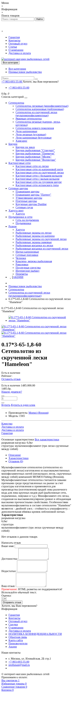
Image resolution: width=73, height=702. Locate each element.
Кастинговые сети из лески (32, 166)
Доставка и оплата (20, 53)
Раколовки (22, 264)
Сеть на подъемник (27, 220)
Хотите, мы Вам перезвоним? (41, 81)
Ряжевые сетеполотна (29, 118)
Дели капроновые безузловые (34, 137)
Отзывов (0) (16, 461)
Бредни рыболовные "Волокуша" (36, 159)
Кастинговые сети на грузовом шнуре (39, 182)
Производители (18, 643)
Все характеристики (47, 439)
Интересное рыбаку (28, 270)
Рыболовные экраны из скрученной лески (41, 239)
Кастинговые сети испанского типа (37, 185)
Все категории (17, 68)
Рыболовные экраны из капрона (35, 235)
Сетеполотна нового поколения (35, 128)
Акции (13, 646)
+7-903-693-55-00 (19, 87)
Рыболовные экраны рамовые (34, 242)
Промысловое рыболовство (25, 71)
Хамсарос (21, 140)
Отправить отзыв (12, 602)
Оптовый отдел (18, 43)
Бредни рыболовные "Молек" (34, 156)
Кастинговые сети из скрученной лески (40, 172)
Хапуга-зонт (16, 210)
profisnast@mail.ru (19, 664)
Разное (13, 226)
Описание (15, 454)
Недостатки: (8, 571)
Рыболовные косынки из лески (34, 245)
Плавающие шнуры (27, 191)
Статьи (13, 46)
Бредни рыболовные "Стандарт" (35, 150)
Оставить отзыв (11, 379)
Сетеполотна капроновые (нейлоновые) (40, 109)
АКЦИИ (18, 277)
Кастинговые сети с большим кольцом (39, 175)
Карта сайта (16, 640)
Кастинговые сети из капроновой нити (39, 169)
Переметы (22, 273)
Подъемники (23, 223)
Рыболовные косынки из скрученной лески (42, 248)
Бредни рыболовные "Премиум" (35, 153)
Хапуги (20, 213)
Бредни (13, 143)
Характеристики (19, 458)
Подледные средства (28, 267)
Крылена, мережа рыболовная (34, 261)
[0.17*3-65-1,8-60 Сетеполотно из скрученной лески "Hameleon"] (40, 320)
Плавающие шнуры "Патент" (33, 194)
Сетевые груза (24, 207)
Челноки (21, 258)
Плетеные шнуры (26, 201)
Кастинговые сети (20, 162)
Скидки (13, 624)
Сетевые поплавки (27, 254)
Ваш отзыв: (8, 586)
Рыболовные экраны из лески (34, 232)
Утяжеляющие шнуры (29, 197)
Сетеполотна (16, 102)
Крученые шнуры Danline (31, 204)
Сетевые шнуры (18, 188)
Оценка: (6, 595)
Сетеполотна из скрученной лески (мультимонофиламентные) (36, 114)
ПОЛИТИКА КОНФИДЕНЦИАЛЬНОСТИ (35, 633)
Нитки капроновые (27, 251)
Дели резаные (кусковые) (31, 134)
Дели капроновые (26, 131)
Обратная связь (18, 637)
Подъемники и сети (20, 216)
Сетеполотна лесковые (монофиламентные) (42, 105)
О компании (16, 49)
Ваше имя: (7, 546)
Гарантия (14, 37)
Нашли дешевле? (11, 391)
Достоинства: (9, 558)
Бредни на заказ (25, 147)
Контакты (14, 40)
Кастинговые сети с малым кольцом (37, 178)
